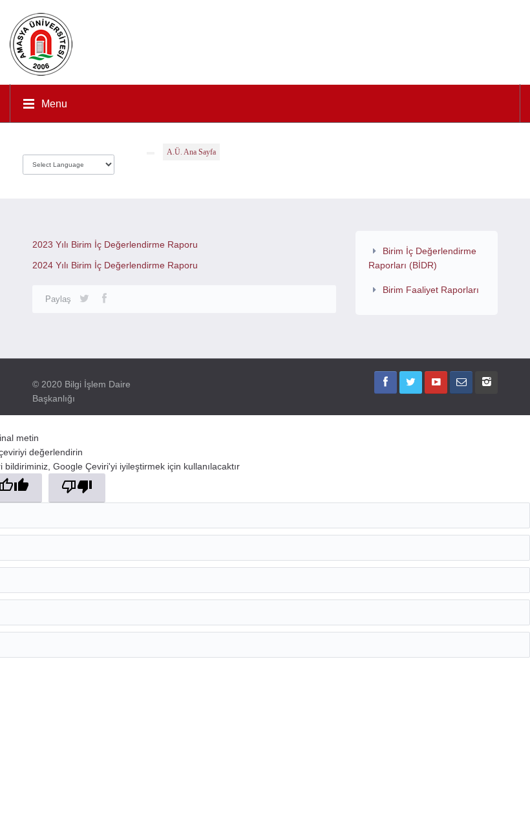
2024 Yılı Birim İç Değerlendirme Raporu (115, 265)
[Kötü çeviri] (76, 487)
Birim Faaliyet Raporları (431, 290)
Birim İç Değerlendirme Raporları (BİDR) (422, 258)
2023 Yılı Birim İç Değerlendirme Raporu (115, 244)
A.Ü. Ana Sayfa (191, 151)
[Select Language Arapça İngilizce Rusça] (68, 161)
